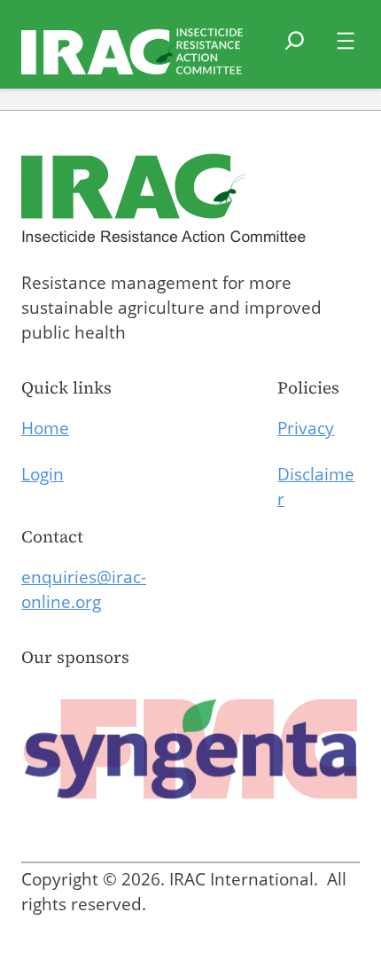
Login (42, 474)
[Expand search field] (294, 51)
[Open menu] (345, 41)
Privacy (305, 428)
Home (45, 428)
